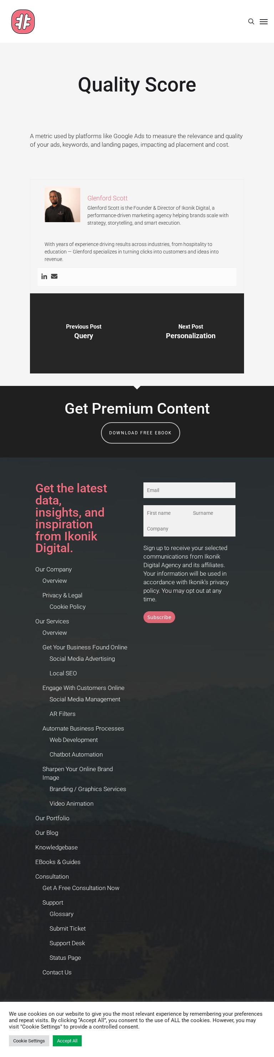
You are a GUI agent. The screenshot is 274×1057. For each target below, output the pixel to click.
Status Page (65, 957)
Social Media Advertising (82, 658)
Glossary (61, 913)
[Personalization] (190, 333)
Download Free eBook (140, 432)
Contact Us (57, 972)
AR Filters (63, 713)
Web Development (74, 739)
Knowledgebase (56, 847)
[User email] (54, 277)
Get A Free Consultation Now (81, 887)
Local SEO (63, 673)
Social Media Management (85, 699)
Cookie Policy (68, 606)
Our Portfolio (52, 818)
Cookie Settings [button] (29, 1040)
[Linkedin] (44, 277)
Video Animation (71, 803)
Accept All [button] (67, 1040)
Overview (54, 580)
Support (52, 902)
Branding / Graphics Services (88, 788)
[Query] (83, 333)
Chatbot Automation (76, 754)
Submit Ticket (68, 928)
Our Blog (46, 832)
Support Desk (67, 943)
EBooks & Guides (58, 861)
